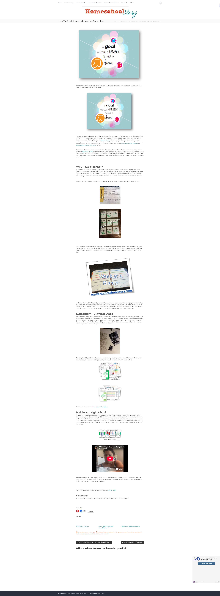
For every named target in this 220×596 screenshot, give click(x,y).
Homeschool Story (71, 593)
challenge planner (119, 532)
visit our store (112, 490)
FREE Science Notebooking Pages (130, 526)
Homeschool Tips (133, 21)
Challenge (105, 532)
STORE (132, 3)
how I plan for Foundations (100, 407)
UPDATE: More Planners (82, 526)
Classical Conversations (110, 3)
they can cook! (105, 140)
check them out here (87, 151)
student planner (104, 534)
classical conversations (129, 532)
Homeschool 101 (80, 3)
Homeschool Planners (94, 3)
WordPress (101, 593)
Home (60, 3)
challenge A (111, 532)
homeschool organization (94, 534)
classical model (138, 532)
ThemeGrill (86, 593)
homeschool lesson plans (82, 534)
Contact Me (124, 3)
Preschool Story (68, 3)
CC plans (100, 532)
